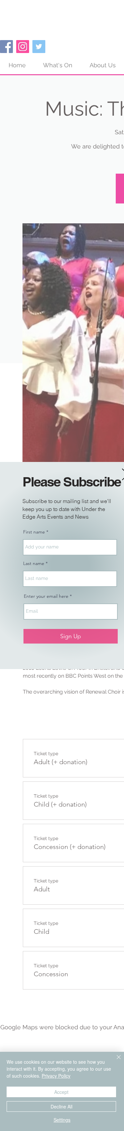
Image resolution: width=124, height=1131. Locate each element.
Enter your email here (46, 596)
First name (34, 532)
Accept (61, 1092)
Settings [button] (62, 1119)
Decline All (61, 1106)
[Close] (115, 1061)
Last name (33, 563)
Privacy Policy (56, 1075)
